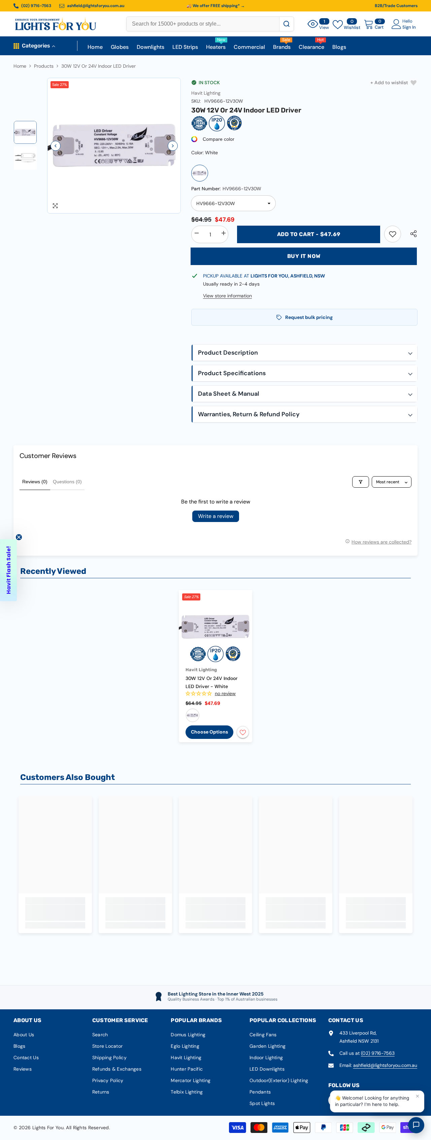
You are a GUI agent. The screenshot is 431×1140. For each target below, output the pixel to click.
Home (19, 66)
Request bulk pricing (309, 317)
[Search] (286, 24)
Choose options (209, 732)
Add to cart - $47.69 (308, 234)
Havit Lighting (206, 93)
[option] (114, 146)
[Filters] (360, 482)
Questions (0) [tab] (67, 481)
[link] (392, 234)
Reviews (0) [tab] (34, 481)
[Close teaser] (18, 537)
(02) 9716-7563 (378, 1053)
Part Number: (226, 189)
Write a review (215, 516)
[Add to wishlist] (243, 732)
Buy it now (304, 256)
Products (44, 66)
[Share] (411, 234)
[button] (56, 146)
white (192, 715)
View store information (227, 296)
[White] (199, 173)
